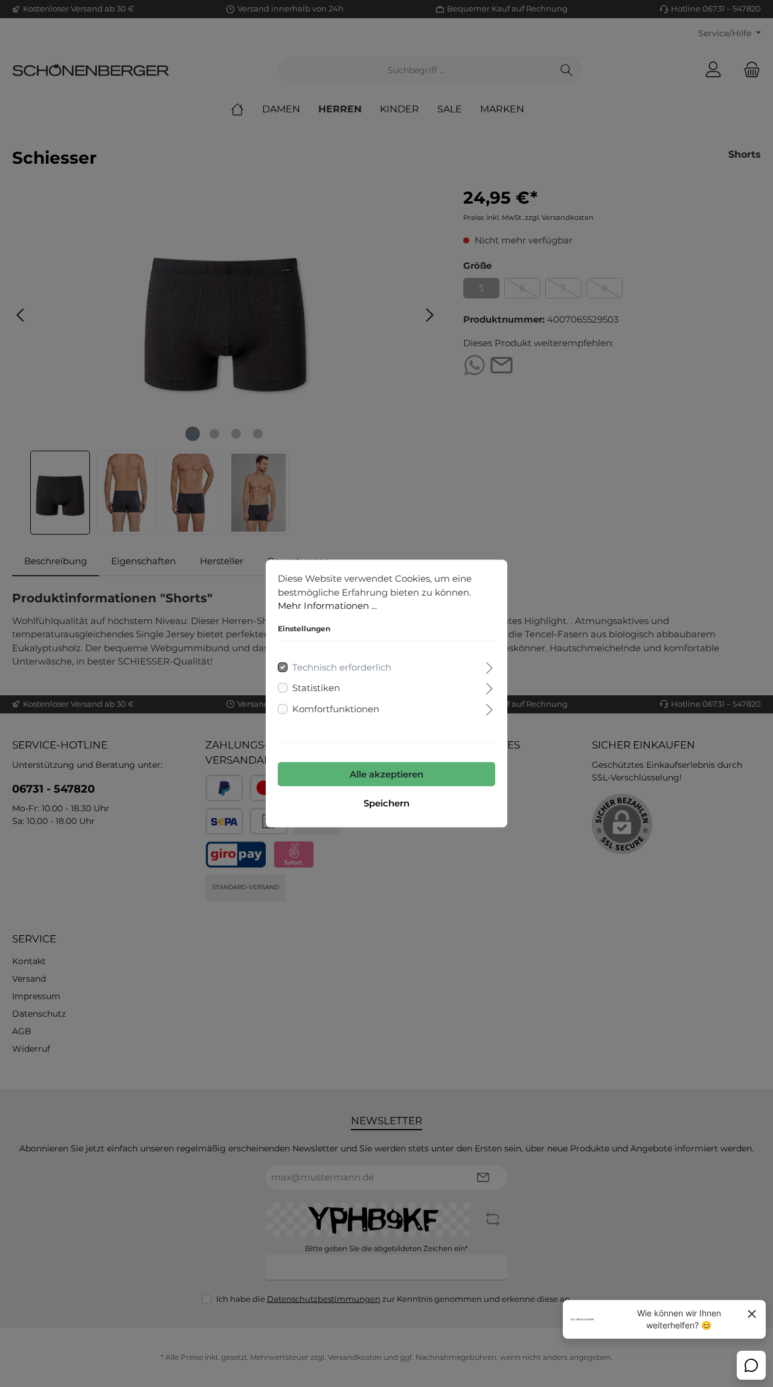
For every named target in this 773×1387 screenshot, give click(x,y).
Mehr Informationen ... (327, 605)
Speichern (386, 803)
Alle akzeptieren (386, 774)
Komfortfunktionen (335, 708)
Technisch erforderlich (341, 666)
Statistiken (316, 687)
